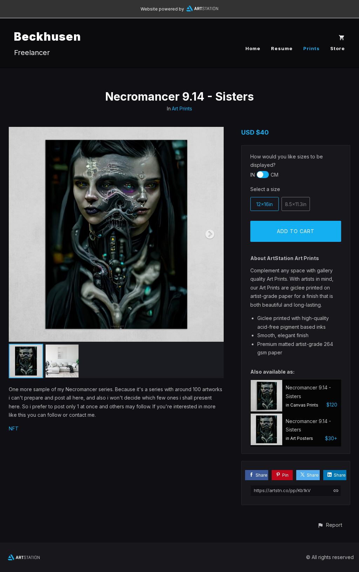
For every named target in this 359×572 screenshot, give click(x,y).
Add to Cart (295, 231)
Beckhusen (47, 36)
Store (337, 48)
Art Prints (182, 108)
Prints (311, 48)
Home (252, 48)
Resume (282, 48)
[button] (329, 525)
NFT (14, 428)
